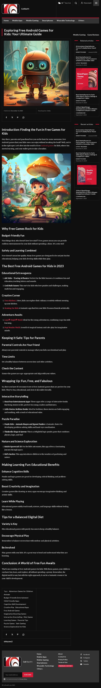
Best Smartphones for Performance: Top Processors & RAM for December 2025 (86, 58)
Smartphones (81, 52)
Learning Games (10, 620)
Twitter (85, 661)
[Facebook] (6, 117)
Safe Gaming (21, 623)
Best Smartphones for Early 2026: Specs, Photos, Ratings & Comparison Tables (86, 96)
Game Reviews (93, 35)
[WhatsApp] (23, 117)
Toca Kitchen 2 (10, 301)
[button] (76, 3)
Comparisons (80, 113)
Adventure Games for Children (21, 591)
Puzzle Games (9, 623)
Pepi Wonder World (12, 327)
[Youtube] (81, 664)
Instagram (86, 658)
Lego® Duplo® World (13, 320)
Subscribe (27, 674)
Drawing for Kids (11, 308)
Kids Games (28, 617)
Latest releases (81, 63)
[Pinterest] (17, 117)
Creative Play (9, 607)
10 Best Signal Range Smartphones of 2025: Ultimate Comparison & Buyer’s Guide (86, 108)
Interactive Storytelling (13, 617)
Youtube (86, 664)
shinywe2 (8, 641)
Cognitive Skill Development (15, 604)
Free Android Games (12, 611)
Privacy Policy (23, 679)
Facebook (86, 654)
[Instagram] (81, 657)
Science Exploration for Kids (15, 627)
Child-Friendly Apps (11, 601)
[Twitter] (11, 117)
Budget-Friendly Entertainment (16, 598)
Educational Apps (22, 607)
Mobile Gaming (79, 35)
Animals (7, 595)
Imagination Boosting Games (15, 614)
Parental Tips (23, 620)
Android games (47, 146)
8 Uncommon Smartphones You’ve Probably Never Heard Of (86, 48)
